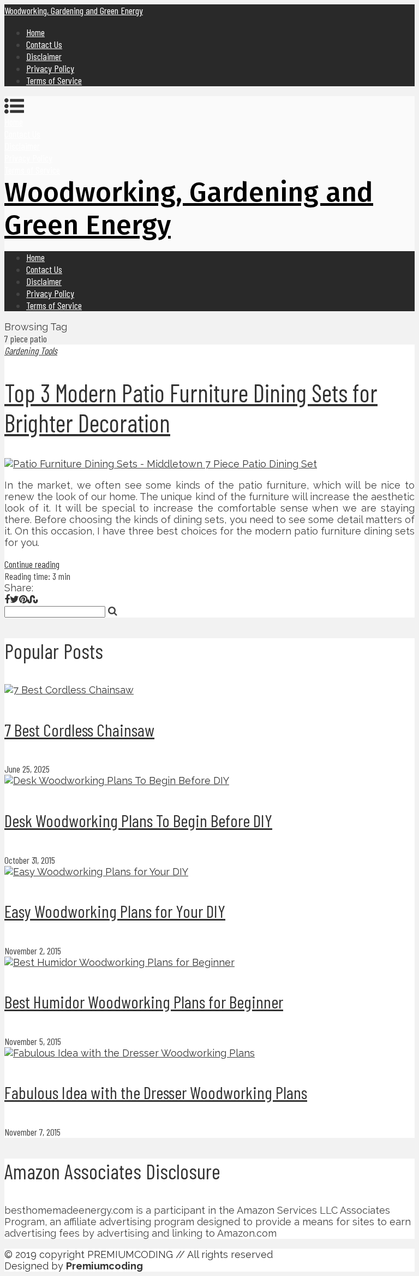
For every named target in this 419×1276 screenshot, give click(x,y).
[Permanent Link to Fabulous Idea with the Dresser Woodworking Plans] (129, 1053)
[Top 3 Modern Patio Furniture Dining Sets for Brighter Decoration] (209, 464)
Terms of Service (54, 80)
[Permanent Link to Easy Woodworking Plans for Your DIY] (96, 871)
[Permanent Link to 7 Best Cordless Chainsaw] (69, 690)
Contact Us (44, 44)
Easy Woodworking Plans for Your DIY (114, 910)
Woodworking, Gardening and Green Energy (73, 10)
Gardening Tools (30, 351)
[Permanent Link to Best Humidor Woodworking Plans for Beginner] (119, 962)
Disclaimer (44, 56)
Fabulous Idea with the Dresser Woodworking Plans (155, 1092)
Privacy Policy (50, 68)
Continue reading (31, 564)
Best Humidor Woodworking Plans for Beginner (143, 1001)
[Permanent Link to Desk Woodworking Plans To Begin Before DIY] (116, 780)
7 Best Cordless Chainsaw (79, 729)
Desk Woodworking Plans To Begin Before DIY (138, 820)
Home (35, 32)
